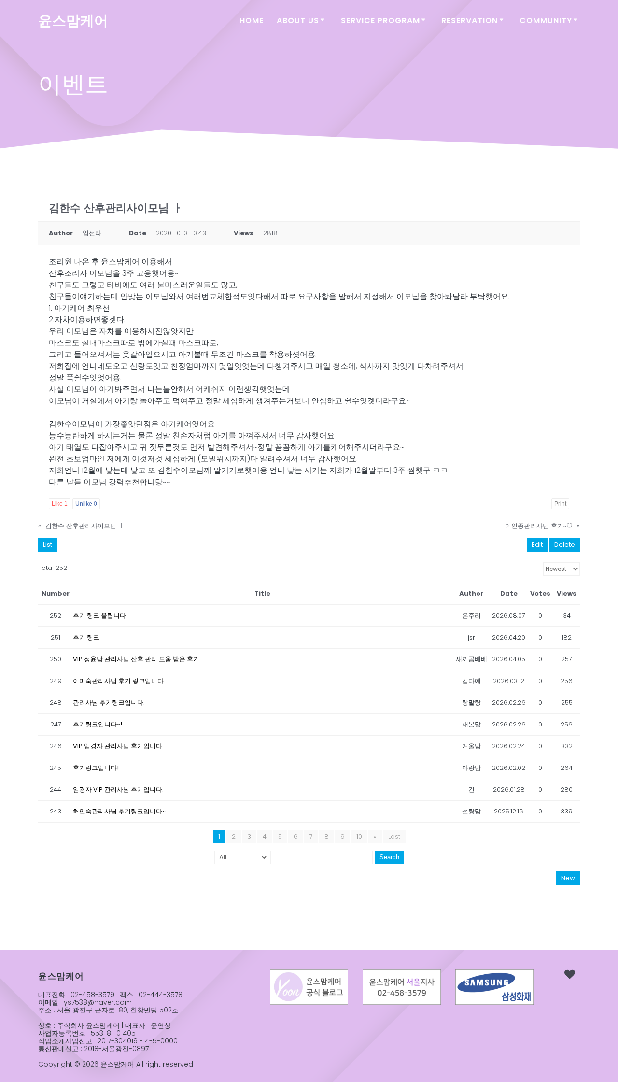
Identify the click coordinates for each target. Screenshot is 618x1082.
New (568, 878)
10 (359, 836)
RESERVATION (469, 20)
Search (389, 857)
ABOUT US (298, 20)
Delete (564, 544)
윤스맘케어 (73, 21)
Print (560, 503)
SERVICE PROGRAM (380, 20)
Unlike (86, 503)
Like (60, 503)
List (47, 544)
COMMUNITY (546, 20)
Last (394, 836)
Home (251, 20)
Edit (537, 544)
